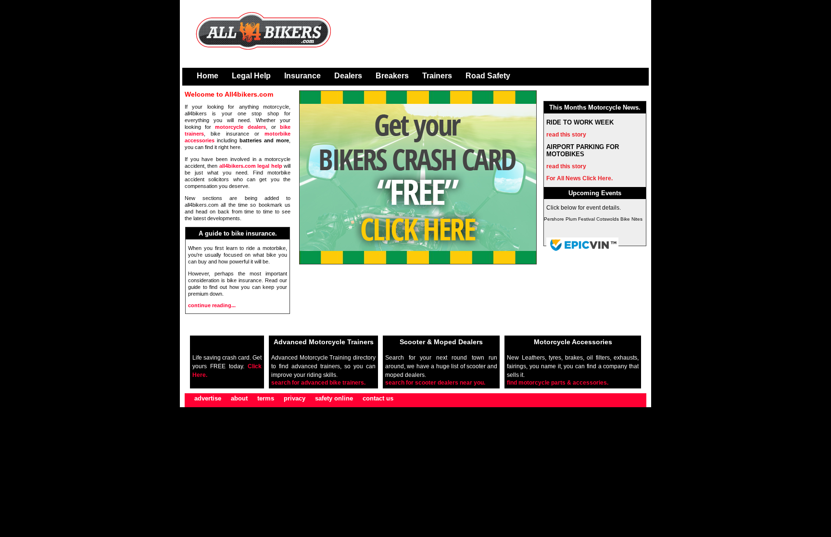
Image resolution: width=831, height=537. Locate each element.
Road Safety (488, 76)
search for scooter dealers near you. (435, 382)
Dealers (348, 76)
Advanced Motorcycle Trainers (324, 342)
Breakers (392, 76)
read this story (566, 134)
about (239, 398)
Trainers (437, 76)
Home (207, 76)
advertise (207, 398)
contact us (378, 398)
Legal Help (251, 76)
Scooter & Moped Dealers (441, 342)
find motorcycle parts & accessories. (557, 382)
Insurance (302, 76)
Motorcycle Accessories (573, 342)
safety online (334, 398)
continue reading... (212, 305)
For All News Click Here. (579, 178)
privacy (294, 398)
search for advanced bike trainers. (318, 382)
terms (265, 398)
